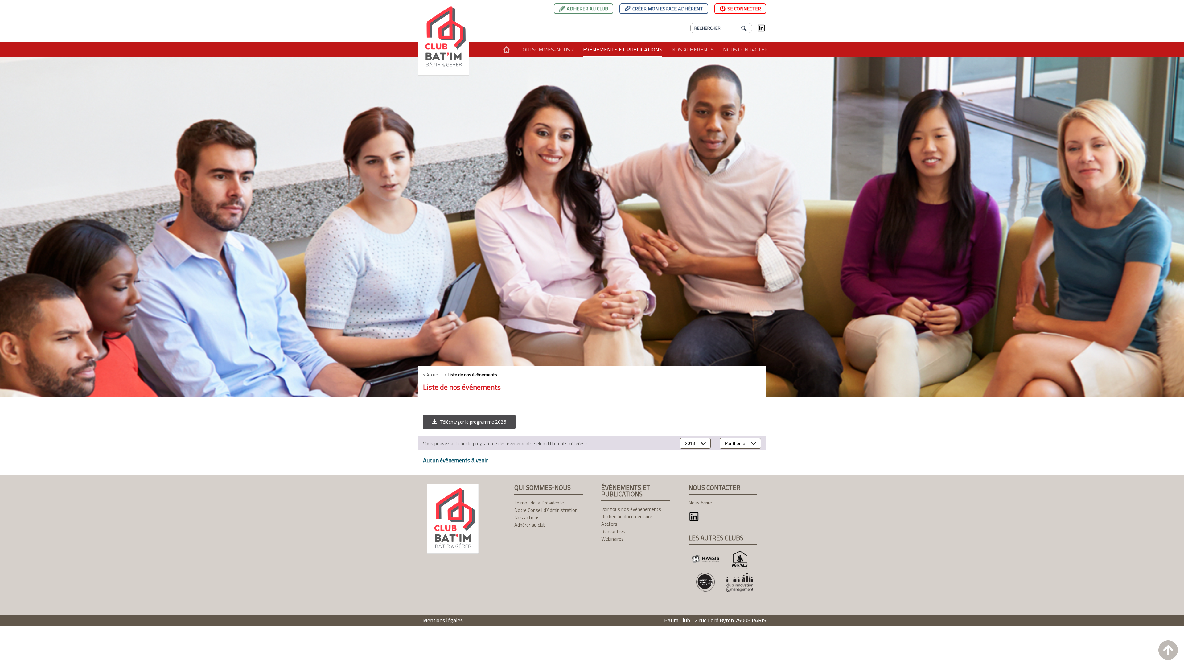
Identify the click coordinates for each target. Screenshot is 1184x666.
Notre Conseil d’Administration (546, 510)
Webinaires (612, 538)
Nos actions (527, 517)
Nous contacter (745, 49)
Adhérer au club (587, 8)
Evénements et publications (622, 49)
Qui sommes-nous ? (548, 49)
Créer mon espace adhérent (667, 8)
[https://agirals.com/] (740, 560)
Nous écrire (700, 502)
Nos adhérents (693, 49)
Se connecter (744, 8)
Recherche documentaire (626, 516)
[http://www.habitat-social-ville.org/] (706, 582)
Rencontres (613, 531)
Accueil (506, 49)
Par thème (735, 443)
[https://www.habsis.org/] (706, 560)
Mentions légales (442, 620)
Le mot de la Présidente (539, 502)
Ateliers (609, 524)
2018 (690, 443)
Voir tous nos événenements (631, 509)
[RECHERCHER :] (721, 28)
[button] (469, 422)
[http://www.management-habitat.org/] (740, 582)
